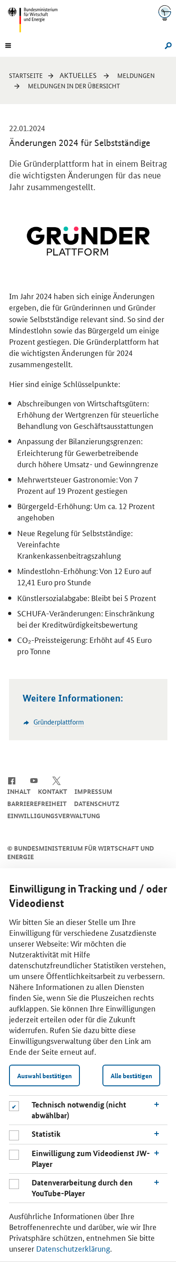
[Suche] (166, 44)
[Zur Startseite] (164, 13)
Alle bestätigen (131, 1075)
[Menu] (8, 45)
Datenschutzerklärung (73, 1248)
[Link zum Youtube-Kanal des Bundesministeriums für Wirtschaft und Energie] (34, 780)
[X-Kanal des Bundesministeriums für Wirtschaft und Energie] (56, 780)
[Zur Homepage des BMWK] (36, 19)
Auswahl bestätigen (44, 1075)
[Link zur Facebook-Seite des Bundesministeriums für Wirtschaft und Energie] (11, 780)
